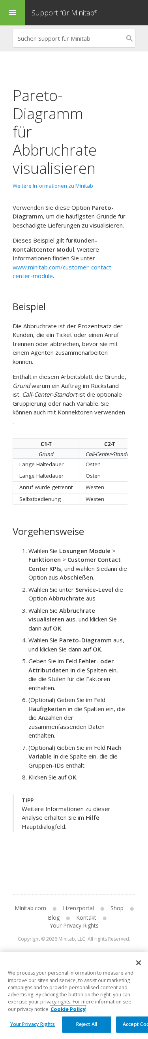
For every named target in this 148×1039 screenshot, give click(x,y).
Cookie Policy (68, 1009)
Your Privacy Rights (32, 1024)
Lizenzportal (78, 908)
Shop (117, 908)
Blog (54, 917)
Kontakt (86, 917)
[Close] (138, 962)
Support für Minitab (64, 12)
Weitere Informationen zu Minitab (53, 185)
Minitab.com (30, 908)
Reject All (86, 1024)
